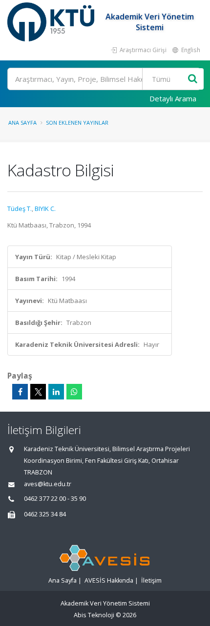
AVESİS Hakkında (108, 580)
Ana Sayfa (22, 122)
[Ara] (193, 79)
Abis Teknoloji (94, 615)
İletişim (151, 580)
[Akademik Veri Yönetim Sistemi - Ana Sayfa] (52, 22)
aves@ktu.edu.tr (47, 484)
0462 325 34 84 (45, 514)
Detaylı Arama (172, 98)
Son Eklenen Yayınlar (77, 122)
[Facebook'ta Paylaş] (20, 391)
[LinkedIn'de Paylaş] (56, 391)
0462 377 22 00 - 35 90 (55, 498)
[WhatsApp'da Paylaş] (74, 391)
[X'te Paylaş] (38, 391)
